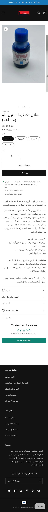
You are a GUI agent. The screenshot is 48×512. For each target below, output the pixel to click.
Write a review (24, 340)
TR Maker (20, 507)
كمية (3, 150)
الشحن (10, 129)
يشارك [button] (7, 317)
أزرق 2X (21, 139)
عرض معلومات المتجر (13, 194)
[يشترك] (40, 481)
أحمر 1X (34, 139)
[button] (3, 13)
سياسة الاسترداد (11, 401)
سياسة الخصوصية (12, 423)
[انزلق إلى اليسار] (18, 106)
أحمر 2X (8, 145)
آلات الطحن (9, 377)
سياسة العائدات (11, 435)
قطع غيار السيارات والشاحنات (16, 383)
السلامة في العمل (12, 389)
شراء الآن (24, 173)
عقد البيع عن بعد (11, 429)
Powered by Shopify (29, 507)
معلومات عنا (10, 417)
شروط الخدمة (11, 395)
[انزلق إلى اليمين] (30, 106)
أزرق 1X (8, 139)
